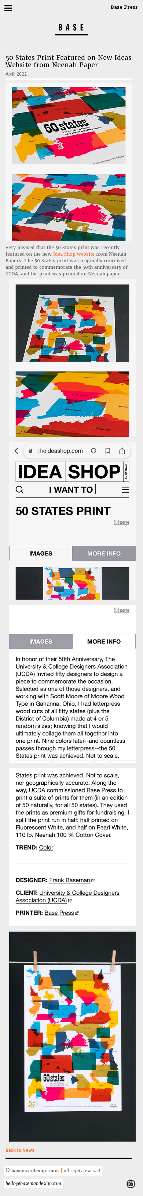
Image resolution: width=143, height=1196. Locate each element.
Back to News (20, 1150)
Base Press (124, 7)
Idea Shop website (74, 254)
